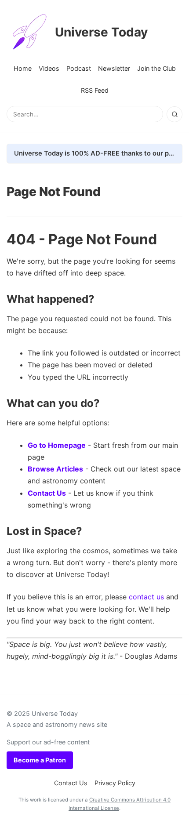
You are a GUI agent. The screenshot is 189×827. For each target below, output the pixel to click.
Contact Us (47, 493)
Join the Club (156, 68)
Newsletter (114, 68)
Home (23, 68)
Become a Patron (40, 760)
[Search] (174, 114)
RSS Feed (95, 90)
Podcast (78, 68)
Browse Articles (55, 468)
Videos (49, 68)
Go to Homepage (57, 445)
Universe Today (101, 32)
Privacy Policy (114, 783)
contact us (146, 596)
